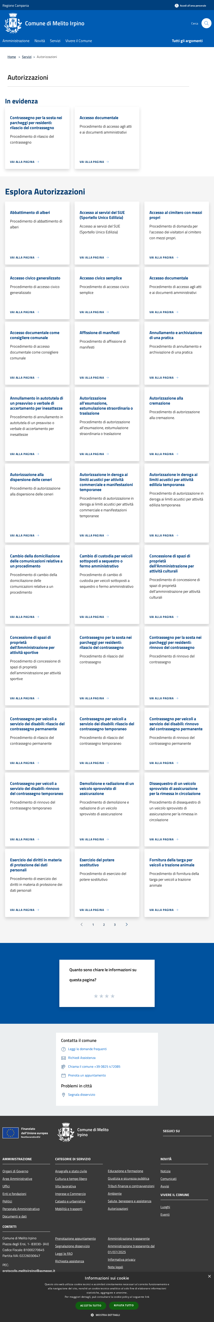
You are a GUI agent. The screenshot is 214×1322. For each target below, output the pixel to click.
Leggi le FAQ (64, 1253)
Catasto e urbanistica (70, 1201)
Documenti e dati (15, 1216)
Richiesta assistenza (69, 1261)
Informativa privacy (121, 1259)
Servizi (27, 56)
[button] (107, 1315)
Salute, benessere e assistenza (129, 1201)
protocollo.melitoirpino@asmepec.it (29, 1270)
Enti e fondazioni (14, 1193)
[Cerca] (206, 23)
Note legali (115, 1266)
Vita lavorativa (65, 1186)
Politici (7, 1201)
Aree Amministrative (17, 1178)
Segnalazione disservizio (72, 1246)
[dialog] (107, 1297)
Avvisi (164, 1186)
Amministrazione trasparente (129, 1238)
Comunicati (168, 1178)
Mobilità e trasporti (68, 1208)
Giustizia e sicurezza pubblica (128, 1178)
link (147, 1297)
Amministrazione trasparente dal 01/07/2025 (131, 1249)
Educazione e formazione (125, 1170)
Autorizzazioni (118, 1208)
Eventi (165, 1214)
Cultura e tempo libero (71, 1178)
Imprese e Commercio (70, 1193)
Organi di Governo (15, 1171)
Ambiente (115, 1193)
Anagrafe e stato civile (71, 1171)
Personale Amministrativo (21, 1208)
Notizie (165, 1171)
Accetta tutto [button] (90, 1305)
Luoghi (165, 1206)
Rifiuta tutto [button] (124, 1305)
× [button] (209, 1276)
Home (12, 56)
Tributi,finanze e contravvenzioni (131, 1185)
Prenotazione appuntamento (75, 1238)
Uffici (6, 1186)
